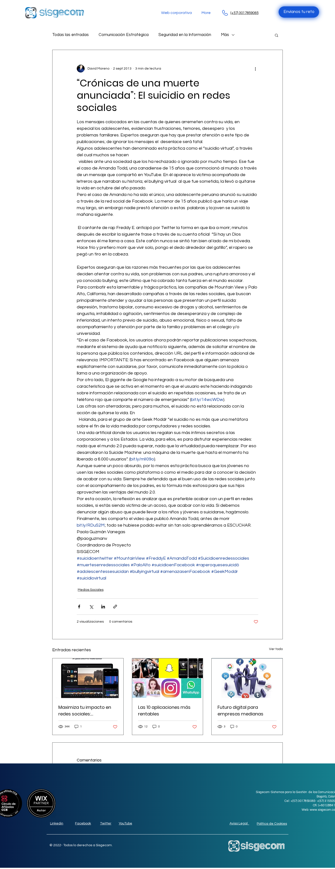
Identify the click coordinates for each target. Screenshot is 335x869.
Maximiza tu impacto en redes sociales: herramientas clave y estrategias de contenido (86, 710)
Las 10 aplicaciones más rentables (164, 710)
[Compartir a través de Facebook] (79, 606)
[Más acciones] (255, 69)
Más (225, 35)
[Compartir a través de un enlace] (115, 606)
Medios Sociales (90, 589)
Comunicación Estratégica (124, 35)
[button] (276, 35)
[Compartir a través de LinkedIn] (103, 606)
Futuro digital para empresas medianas (240, 710)
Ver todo (276, 649)
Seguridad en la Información (184, 35)
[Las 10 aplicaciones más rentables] (167, 678)
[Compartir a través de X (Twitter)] (91, 606)
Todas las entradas (70, 35)
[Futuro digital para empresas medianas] (247, 678)
